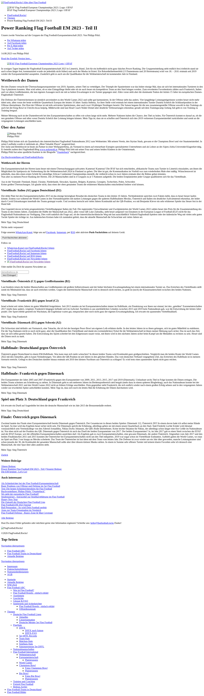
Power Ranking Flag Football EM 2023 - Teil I (23, 467)
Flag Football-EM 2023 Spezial (16, 505)
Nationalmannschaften (23, 649)
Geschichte (18, 598)
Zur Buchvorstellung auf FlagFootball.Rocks (22, 157)
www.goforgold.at (48, 149)
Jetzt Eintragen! (9, 275)
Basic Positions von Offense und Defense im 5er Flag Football (30, 486)
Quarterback (63, 152)
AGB (9, 574)
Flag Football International (25, 652)
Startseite (11, 579)
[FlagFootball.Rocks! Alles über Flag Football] (23, 2)
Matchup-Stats (26, 641)
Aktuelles (23, 617)
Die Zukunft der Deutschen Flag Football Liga (23, 502)
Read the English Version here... (16, 58)
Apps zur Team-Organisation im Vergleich (21, 510)
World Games (25, 662)
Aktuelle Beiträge (15, 556)
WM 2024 (12, 585)
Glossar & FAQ (20, 601)
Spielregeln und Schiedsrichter (27, 603)
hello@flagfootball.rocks (102, 523)
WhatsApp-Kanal (24, 232)
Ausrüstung (18, 595)
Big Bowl (23, 673)
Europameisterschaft (28, 657)
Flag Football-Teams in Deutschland (24, 553)
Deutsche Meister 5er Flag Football (35, 622)
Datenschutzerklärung (17, 569)
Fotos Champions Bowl (36, 668)
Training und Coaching (24, 681)
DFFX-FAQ (31, 633)
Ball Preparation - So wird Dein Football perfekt (24, 507)
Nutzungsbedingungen (18, 571)
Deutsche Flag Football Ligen (27, 614)
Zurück (4, 455)
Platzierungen (31, 660)
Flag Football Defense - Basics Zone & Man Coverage (27, 513)
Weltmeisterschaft (27, 654)
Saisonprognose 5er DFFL (31, 646)
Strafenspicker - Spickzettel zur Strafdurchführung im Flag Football (33, 497)
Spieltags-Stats (26, 644)
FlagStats (17, 625)
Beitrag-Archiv (20, 687)
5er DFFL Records (28, 636)
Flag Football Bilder (16, 692)
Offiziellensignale (27, 609)
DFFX (22, 628)
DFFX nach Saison (34, 630)
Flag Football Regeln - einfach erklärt (30, 593)
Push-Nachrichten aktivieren (14, 238)
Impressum (12, 566)
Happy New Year (9, 499)
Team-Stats (24, 638)
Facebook (51, 232)
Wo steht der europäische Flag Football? (20, 494)
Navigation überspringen (12, 546)
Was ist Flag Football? (23, 590)
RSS (73, 232)
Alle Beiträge (7, 518)
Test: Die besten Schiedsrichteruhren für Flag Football (26, 488)
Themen (11, 611)
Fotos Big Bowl (32, 676)
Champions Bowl (27, 665)
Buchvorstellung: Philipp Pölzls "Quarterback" (23, 491)
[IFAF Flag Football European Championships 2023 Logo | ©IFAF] (39, 63)
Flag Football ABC (16, 551)
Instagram (61, 232)
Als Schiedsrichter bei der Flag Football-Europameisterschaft (29, 483)
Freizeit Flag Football (23, 684)
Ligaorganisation (27, 619)
